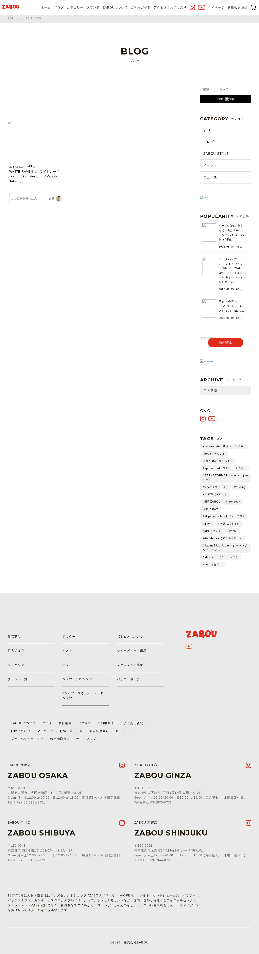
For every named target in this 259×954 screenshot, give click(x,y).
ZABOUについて (115, 7)
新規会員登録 (237, 7)
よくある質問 (133, 723)
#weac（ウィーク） (216, 487)
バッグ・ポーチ (128, 679)
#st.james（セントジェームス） (224, 516)
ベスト (67, 650)
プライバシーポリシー (27, 739)
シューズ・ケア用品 (131, 650)
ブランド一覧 (18, 679)
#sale (233, 530)
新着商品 (14, 636)
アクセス (160, 7)
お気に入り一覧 (71, 731)
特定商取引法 (60, 739)
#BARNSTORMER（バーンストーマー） (225, 477)
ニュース (210, 177)
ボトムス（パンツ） (131, 636)
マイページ (216, 7)
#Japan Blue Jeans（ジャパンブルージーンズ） (225, 547)
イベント (210, 165)
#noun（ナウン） (214, 453)
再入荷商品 (16, 650)
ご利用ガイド (141, 7)
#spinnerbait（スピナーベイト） (224, 468)
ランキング (16, 665)
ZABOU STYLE (216, 153)
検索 (220, 99)
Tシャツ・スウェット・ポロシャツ (83, 695)
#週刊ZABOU (212, 501)
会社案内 (65, 723)
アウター (68, 636)
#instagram (211, 508)
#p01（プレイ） (213, 530)
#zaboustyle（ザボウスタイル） (224, 446)
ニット (67, 665)
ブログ (59, 7)
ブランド (93, 7)
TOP (11, 18)
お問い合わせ (21, 731)
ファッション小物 (130, 665)
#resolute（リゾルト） (218, 460)
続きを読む (225, 342)
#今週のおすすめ (229, 523)
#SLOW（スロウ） (215, 494)
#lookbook (233, 501)
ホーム (46, 7)
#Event (208, 523)
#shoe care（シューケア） (221, 557)
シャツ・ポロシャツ (77, 679)
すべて (208, 130)
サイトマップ (86, 739)
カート (120, 731)
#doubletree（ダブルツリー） (223, 538)
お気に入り (178, 7)
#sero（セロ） (212, 564)
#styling (240, 487)
